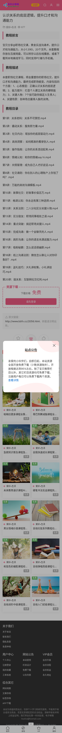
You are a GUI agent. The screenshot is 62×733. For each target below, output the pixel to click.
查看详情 (13, 380)
